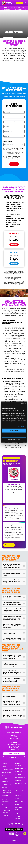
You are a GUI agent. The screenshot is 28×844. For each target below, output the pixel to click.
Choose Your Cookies (13, 435)
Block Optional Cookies (14, 439)
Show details (21, 426)
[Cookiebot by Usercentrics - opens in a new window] (20, 403)
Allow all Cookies (14, 430)
